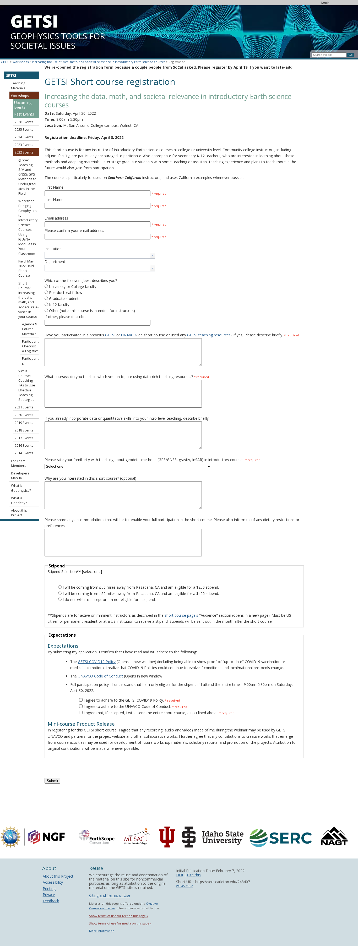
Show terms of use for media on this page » (120, 923)
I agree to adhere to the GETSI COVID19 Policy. (124, 700)
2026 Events (24, 122)
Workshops (21, 62)
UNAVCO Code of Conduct (100, 676)
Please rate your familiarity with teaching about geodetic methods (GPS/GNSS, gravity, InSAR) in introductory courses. (144, 459)
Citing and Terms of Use (109, 895)
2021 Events (24, 407)
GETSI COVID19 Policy (97, 661)
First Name (54, 187)
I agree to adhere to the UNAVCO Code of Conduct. (127, 706)
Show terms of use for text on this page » (118, 916)
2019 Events (24, 422)
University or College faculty (72, 286)
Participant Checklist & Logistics (30, 346)
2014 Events (24, 453)
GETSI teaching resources (209, 334)
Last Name (54, 199)
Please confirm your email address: (74, 230)
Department (55, 261)
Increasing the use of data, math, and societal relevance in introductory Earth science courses (98, 62)
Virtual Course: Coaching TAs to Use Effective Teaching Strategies (26, 385)
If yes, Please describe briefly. (266, 334)
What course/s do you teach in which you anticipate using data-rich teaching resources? (127, 376)
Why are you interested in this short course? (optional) (90, 478)
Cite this (194, 874)
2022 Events (24, 152)
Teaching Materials (18, 85)
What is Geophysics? (21, 488)
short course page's (181, 615)
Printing (49, 888)
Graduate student (64, 298)
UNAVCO (128, 334)
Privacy (49, 894)
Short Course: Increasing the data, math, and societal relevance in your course (28, 300)
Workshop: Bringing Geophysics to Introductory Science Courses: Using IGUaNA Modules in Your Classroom (27, 227)
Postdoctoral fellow (65, 292)
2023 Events (24, 145)
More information (101, 931)
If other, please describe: (65, 316)
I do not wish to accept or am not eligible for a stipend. (109, 599)
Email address (56, 218)
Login (325, 2)
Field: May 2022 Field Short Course (26, 268)
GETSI (5, 62)
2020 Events (24, 415)
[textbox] (97, 255)
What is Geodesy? (19, 500)
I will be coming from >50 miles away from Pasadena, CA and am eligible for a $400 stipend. (141, 593)
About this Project (19, 512)
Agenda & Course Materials (29, 329)
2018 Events (24, 430)
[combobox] (100, 255)
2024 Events (24, 137)
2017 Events (24, 438)
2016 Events (24, 445)
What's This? (184, 886)
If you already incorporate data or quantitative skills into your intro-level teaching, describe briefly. (127, 418)
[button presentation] (152, 255)
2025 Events (24, 129)
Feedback (51, 900)
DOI (179, 874)
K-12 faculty (59, 304)
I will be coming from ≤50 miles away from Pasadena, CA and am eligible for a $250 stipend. (141, 587)
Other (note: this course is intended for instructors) (92, 310)
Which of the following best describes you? (81, 280)
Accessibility (53, 882)
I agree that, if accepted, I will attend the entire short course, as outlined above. (151, 712)
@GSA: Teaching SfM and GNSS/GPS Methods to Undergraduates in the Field (27, 177)
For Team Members (18, 463)
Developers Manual (20, 475)
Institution (53, 248)
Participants (30, 360)
